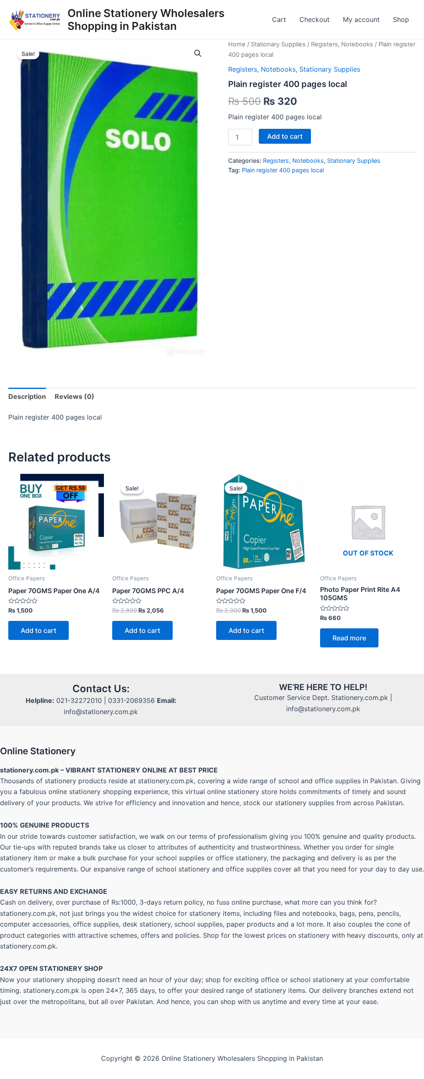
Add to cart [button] (38, 630)
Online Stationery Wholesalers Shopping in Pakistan (145, 19)
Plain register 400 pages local (283, 170)
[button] (197, 53)
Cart (279, 19)
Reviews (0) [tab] (74, 396)
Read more (349, 638)
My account (361, 19)
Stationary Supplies (278, 44)
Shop (401, 19)
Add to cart (285, 136)
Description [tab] (27, 396)
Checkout (314, 19)
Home (237, 44)
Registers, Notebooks (342, 44)
